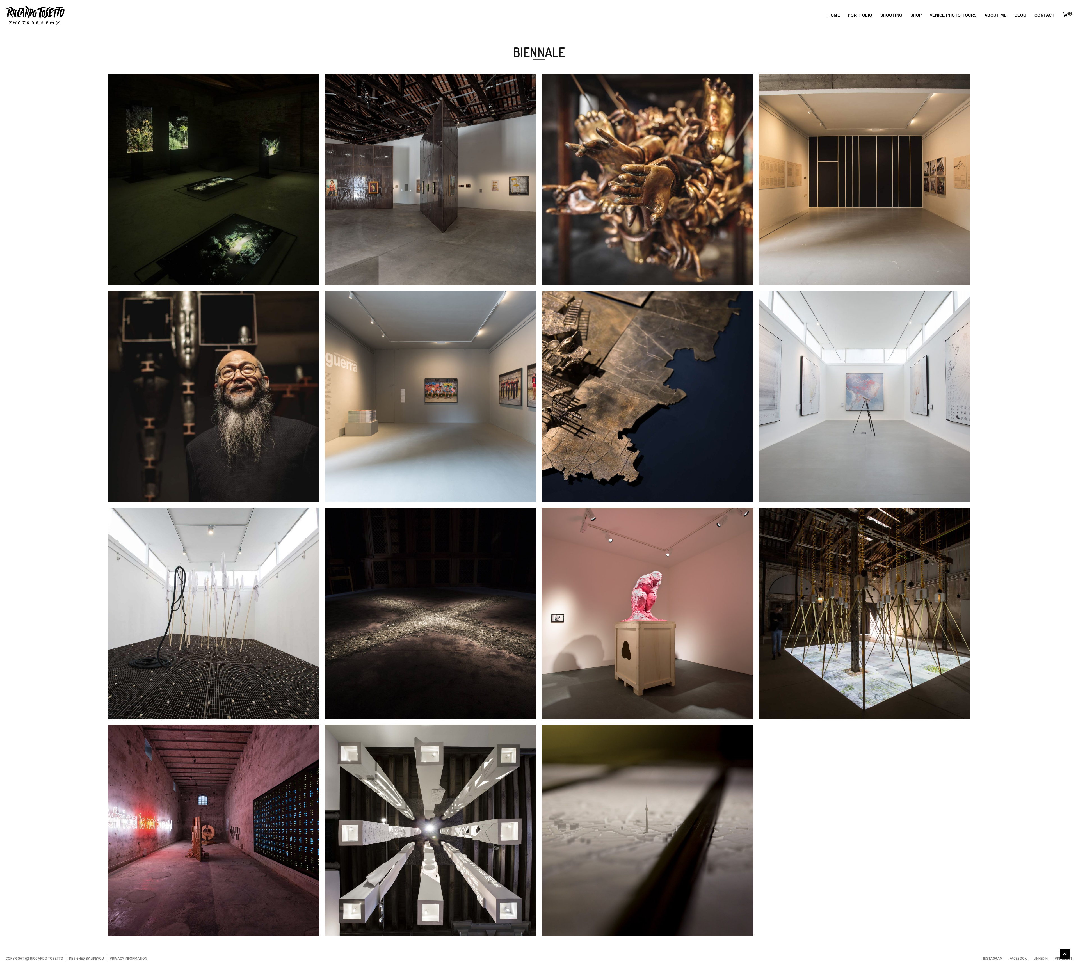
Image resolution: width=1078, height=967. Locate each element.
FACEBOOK (1018, 959)
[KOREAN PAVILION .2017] (581, 698)
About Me (996, 15)
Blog (1021, 15)
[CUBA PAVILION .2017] (360, 698)
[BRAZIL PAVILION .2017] (146, 698)
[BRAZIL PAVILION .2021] (797, 264)
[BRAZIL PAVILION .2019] (363, 481)
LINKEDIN (1041, 959)
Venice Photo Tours (953, 15)
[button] (1065, 15)
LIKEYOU (97, 959)
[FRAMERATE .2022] (140, 264)
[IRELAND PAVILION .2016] (799, 698)
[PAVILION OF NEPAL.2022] (583, 264)
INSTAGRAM (992, 959)
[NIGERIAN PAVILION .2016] (149, 915)
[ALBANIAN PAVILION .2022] (368, 264)
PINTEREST (1063, 959)
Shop (916, 15)
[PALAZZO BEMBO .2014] (580, 915)
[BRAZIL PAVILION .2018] (797, 481)
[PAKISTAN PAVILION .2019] (584, 481)
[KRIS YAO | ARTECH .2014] (365, 915)
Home (834, 15)
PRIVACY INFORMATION (128, 959)
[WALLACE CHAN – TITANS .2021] (157, 481)
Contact (1044, 15)
